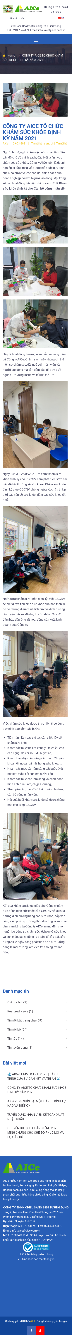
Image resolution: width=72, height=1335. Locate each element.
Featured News (17, 1011)
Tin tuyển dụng (17, 1047)
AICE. (33, 1321)
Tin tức (12, 1038)
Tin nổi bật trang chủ (21, 1020)
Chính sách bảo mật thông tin (37, 1259)
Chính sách (15, 1002)
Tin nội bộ (14, 1029)
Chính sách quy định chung (37, 1254)
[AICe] (23, 8)
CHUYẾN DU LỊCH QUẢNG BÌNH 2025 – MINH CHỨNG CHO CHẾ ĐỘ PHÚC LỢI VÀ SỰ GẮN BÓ (35, 1132)
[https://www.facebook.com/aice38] (31, 1330)
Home (11, 55)
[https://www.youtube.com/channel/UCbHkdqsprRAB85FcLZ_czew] (40, 1330)
